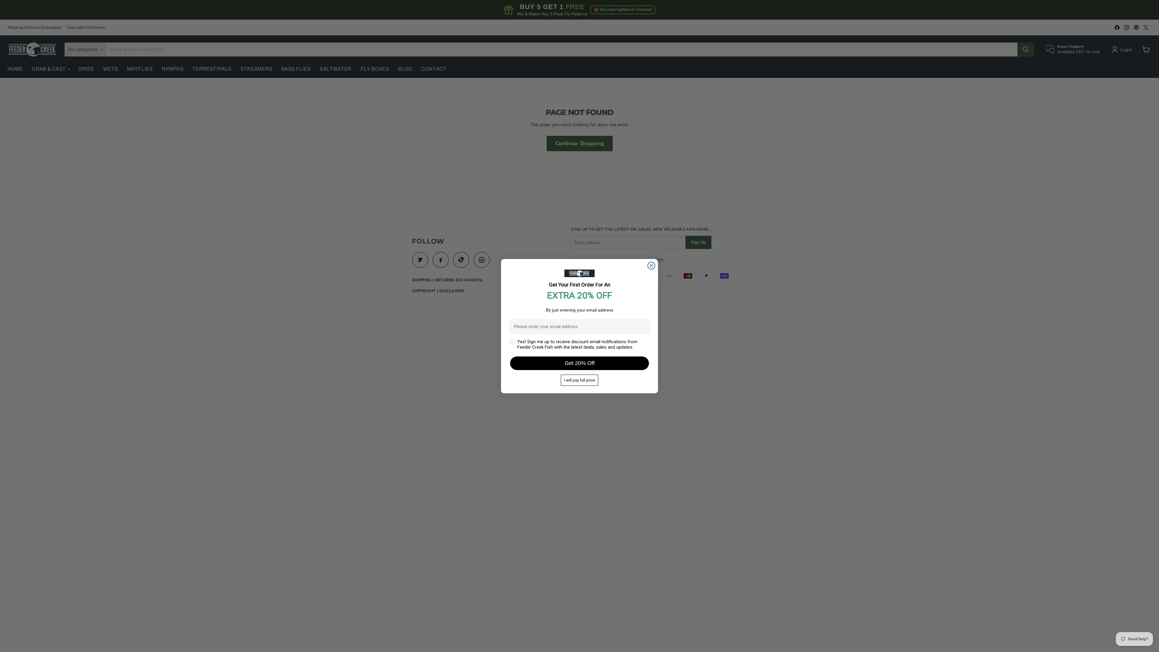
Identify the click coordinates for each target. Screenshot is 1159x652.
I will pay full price (579, 380)
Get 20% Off (580, 363)
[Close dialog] (651, 265)
